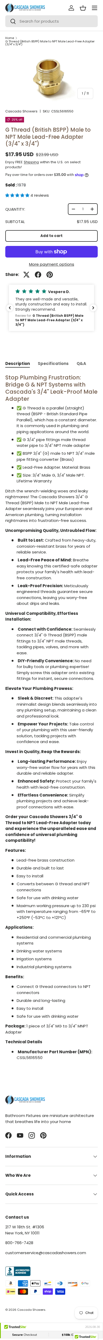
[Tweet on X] (26, 274)
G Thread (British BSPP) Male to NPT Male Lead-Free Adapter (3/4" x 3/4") (50, 43)
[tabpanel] (51, 717)
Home (9, 38)
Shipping (31, 162)
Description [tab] (17, 363)
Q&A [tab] (81, 363)
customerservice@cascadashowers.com (45, 1252)
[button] (17, 195)
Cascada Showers (21, 111)
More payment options (51, 264)
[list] (51, 77)
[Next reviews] (93, 307)
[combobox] (51, 21)
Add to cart (51, 235)
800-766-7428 (19, 1242)
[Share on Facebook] (38, 274)
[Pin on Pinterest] (49, 274)
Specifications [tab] (53, 363)
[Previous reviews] (9, 307)
